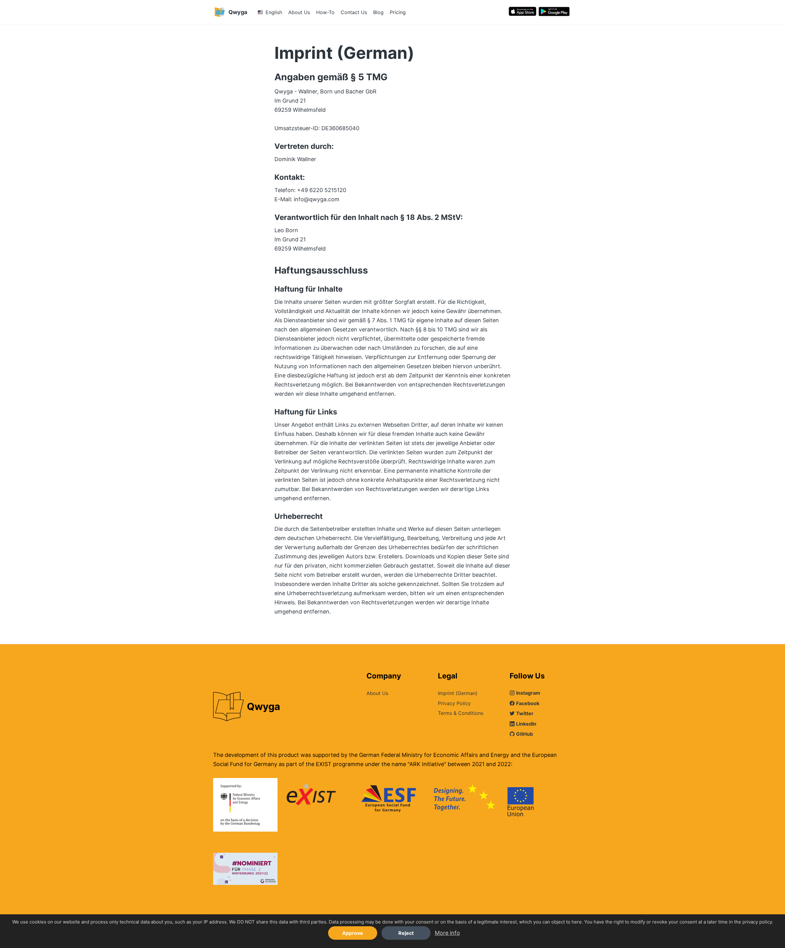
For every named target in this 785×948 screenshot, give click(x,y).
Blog (378, 12)
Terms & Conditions (460, 713)
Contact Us (354, 12)
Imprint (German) (457, 693)
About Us (299, 12)
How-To (325, 12)
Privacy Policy (454, 703)
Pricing (398, 12)
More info (447, 933)
